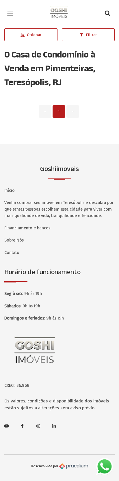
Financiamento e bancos (27, 228)
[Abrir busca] (107, 13)
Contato (11, 252)
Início (9, 190)
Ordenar (34, 34)
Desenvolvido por (45, 466)
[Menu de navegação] (11, 13)
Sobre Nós (14, 240)
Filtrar (91, 34)
